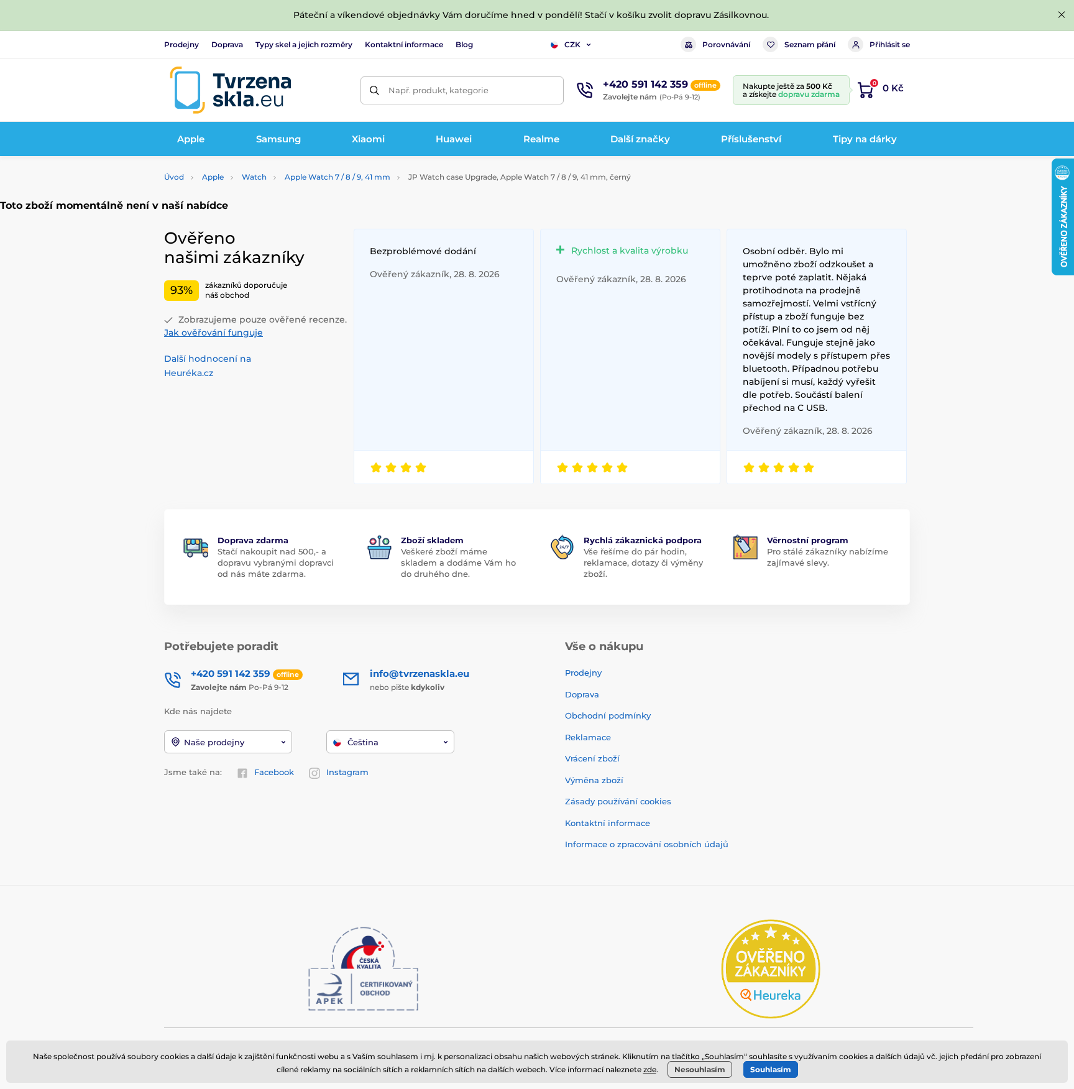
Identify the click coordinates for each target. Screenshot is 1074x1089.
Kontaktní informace (404, 44)
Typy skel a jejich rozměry (303, 44)
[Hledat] (374, 90)
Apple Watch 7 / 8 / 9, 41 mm (337, 177)
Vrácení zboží (592, 758)
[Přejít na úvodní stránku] (230, 90)
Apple (213, 177)
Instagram (347, 772)
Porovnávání (726, 44)
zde (649, 1069)
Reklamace (588, 737)
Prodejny (181, 44)
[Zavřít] (1061, 15)
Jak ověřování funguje (213, 332)
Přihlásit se (890, 44)
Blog (464, 44)
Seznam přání (809, 44)
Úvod (174, 177)
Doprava (227, 44)
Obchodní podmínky (608, 715)
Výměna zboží (594, 780)
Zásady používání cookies (618, 801)
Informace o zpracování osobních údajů (646, 844)
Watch (254, 177)
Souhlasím (770, 1069)
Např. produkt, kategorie (438, 90)
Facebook (274, 772)
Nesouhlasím (699, 1069)
